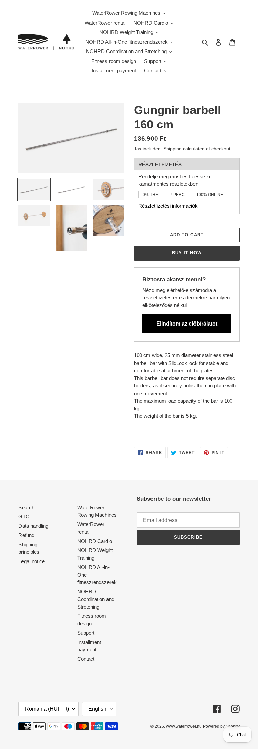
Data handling (33, 526)
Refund (26, 535)
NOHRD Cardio (94, 541)
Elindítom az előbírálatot (186, 324)
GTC (23, 516)
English (97, 709)
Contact (85, 659)
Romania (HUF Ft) (47, 709)
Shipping (172, 148)
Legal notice (31, 561)
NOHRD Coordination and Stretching (95, 599)
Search (26, 507)
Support (85, 633)
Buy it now (187, 253)
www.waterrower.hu (184, 726)
